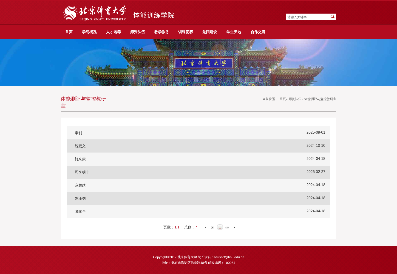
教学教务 (161, 32)
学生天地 (234, 32)
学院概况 (89, 32)
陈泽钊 (80, 198)
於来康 (80, 159)
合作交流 (258, 32)
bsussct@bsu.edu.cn (229, 257)
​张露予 (80, 211)
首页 (69, 32)
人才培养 (113, 32)
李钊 (78, 133)
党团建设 (209, 32)
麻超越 (80, 185)
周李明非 (82, 172)
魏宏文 (80, 146)
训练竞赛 (185, 32)
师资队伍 (137, 32)
